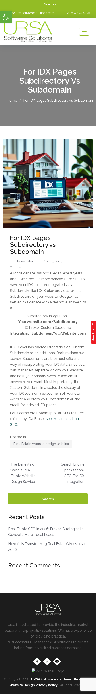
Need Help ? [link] (93, 332)
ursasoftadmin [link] (25, 261)
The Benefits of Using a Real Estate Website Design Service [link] (23, 473)
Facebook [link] (50, 4)
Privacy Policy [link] (47, 685)
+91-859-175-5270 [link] (78, 13)
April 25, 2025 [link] (53, 261)
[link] (6, 17)
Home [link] (12, 100)
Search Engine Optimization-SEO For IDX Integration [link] (72, 473)
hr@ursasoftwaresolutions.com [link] (32, 13)
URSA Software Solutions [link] (51, 679)
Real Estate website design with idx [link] (41, 444)
